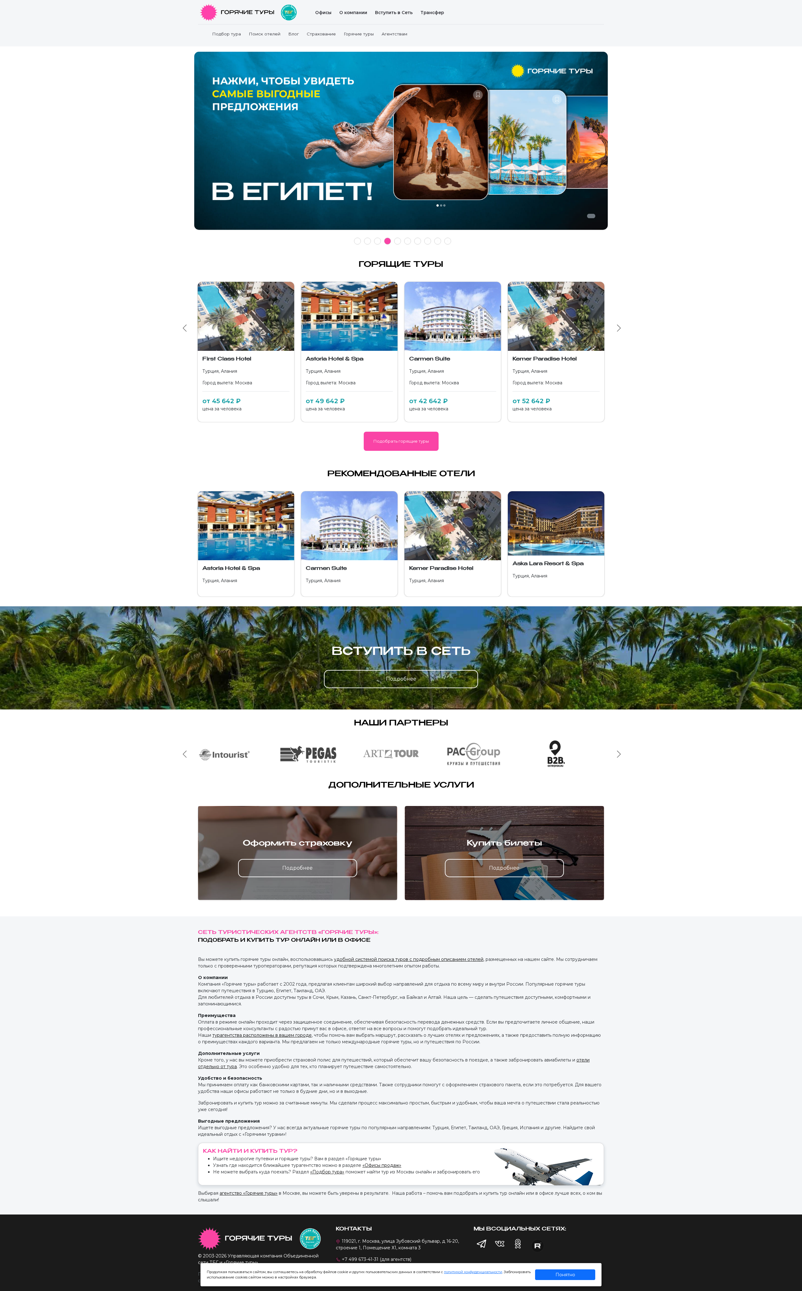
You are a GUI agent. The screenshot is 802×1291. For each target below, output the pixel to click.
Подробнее (401, 679)
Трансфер (432, 12)
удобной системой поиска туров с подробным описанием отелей (408, 959)
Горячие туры (359, 33)
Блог (293, 33)
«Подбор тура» (327, 1172)
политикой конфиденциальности (473, 1272)
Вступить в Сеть (394, 12)
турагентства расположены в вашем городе (262, 1035)
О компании (353, 12)
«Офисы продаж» (381, 1165)
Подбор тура (226, 33)
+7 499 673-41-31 (360, 1259)
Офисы (323, 12)
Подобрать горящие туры (401, 441)
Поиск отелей (264, 33)
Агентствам (394, 33)
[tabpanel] (401, 144)
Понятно (565, 1275)
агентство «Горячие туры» (249, 1193)
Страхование (321, 33)
